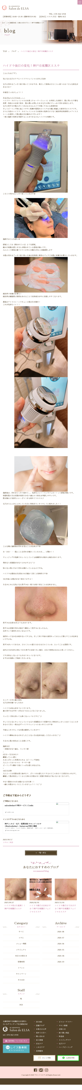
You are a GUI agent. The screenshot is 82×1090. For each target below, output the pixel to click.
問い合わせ (40, 1036)
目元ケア (39, 1044)
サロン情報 (63, 1025)
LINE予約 (70, 1058)
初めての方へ (41, 1033)
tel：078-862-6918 (10, 1035)
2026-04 (61, 956)
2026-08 (60, 932)
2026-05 (61, 950)
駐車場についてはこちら (17, 1041)
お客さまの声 (41, 1029)
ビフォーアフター (65, 1022)
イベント (21, 968)
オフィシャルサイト (16, 1050)
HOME (39, 1022)
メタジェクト (21, 950)
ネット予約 (46, 1058)
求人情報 (39, 1040)
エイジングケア (65, 1040)
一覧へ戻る (42, 853)
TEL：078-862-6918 (57, 14)
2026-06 (61, 944)
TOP (5, 51)
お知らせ (62, 1029)
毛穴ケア (62, 1044)
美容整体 (39, 1051)
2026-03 (61, 962)
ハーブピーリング (65, 1047)
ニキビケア (40, 1047)
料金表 (61, 1036)
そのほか (21, 980)
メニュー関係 (21, 944)
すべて (21, 932)
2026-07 (61, 938)
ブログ (13, 51)
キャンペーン (21, 974)
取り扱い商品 (64, 1033)
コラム (21, 938)
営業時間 (21, 962)
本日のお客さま (21, 956)
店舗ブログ (40, 1025)
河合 (21, 1005)
